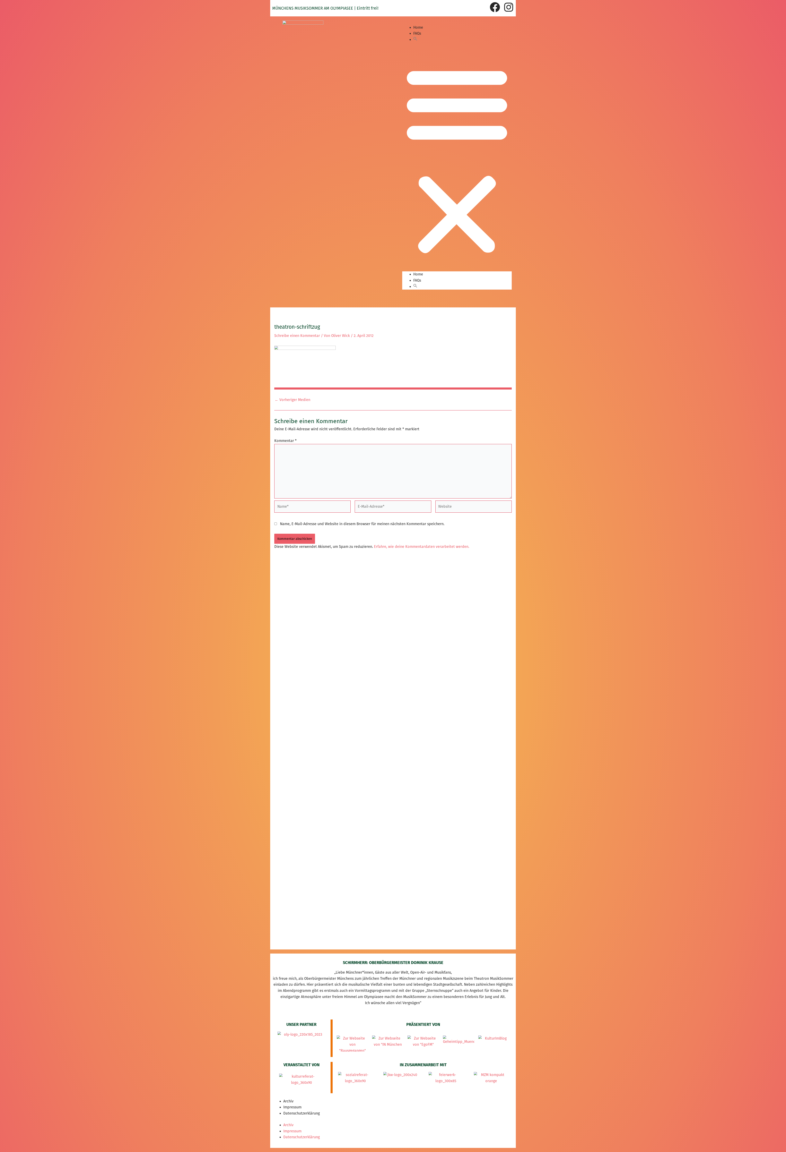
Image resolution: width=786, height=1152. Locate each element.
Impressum (292, 1107)
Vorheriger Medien (292, 400)
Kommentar (285, 440)
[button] (415, 39)
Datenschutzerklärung (301, 1113)
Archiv (288, 1101)
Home (418, 27)
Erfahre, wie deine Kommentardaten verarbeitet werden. (421, 546)
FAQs (417, 33)
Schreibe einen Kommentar (297, 335)
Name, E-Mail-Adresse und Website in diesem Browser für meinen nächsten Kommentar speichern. (362, 524)
